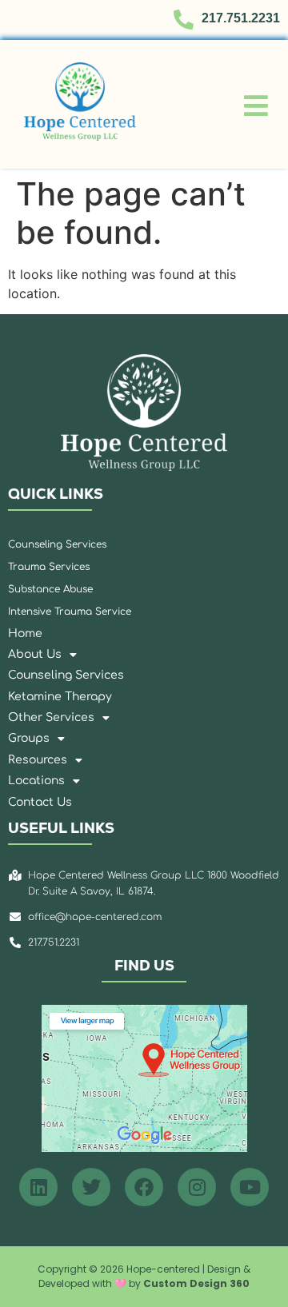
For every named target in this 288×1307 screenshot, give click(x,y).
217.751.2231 (241, 18)
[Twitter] (91, 1187)
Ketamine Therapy (60, 697)
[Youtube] (249, 1187)
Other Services (51, 717)
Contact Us (40, 802)
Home (25, 634)
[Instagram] (197, 1187)
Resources (37, 760)
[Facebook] (144, 1187)
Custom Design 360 (196, 1283)
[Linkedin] (38, 1187)
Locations (36, 781)
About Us (35, 654)
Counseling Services (66, 675)
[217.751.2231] (184, 20)
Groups (29, 738)
